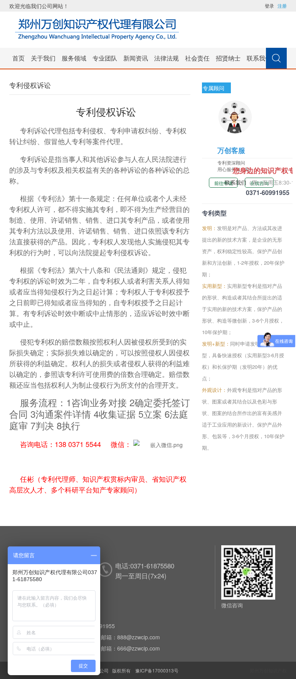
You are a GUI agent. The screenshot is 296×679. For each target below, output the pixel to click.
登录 (269, 5)
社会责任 (197, 58)
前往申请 (223, 183)
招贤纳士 (228, 58)
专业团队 (104, 58)
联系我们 (259, 58)
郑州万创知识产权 (268, 670)
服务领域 (74, 58)
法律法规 (166, 58)
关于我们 (43, 58)
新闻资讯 (135, 58)
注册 (282, 5)
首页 (18, 58)
